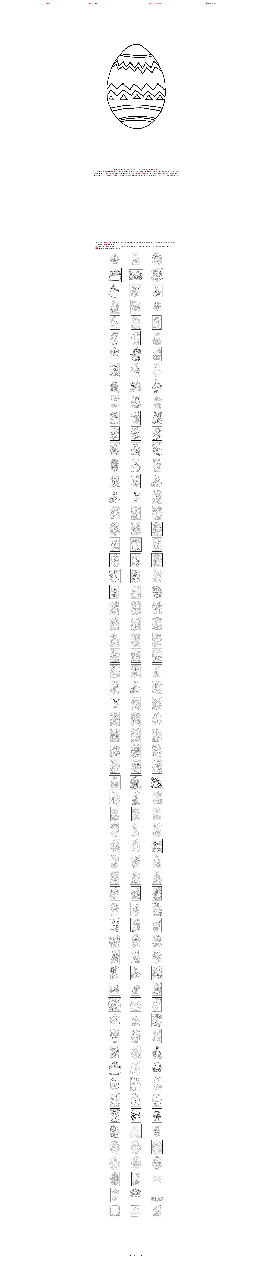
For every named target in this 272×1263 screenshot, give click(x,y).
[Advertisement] (136, 22)
